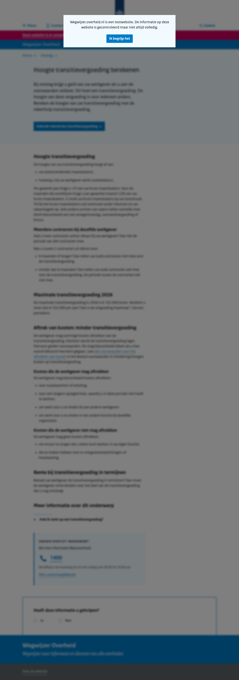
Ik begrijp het (119, 38)
